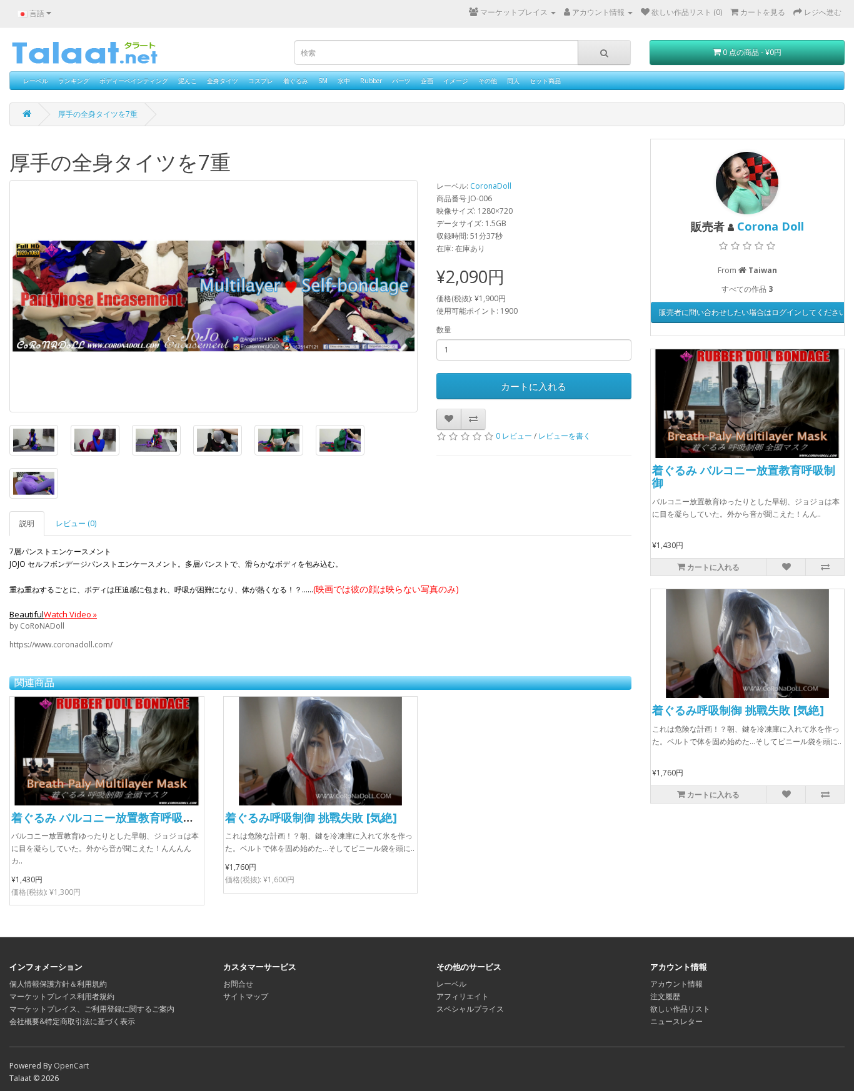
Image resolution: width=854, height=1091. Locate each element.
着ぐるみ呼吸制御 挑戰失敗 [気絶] (311, 817)
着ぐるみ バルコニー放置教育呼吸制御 (108, 817)
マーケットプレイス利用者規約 (61, 996)
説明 (26, 523)
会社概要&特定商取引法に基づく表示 (72, 1021)
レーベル (35, 80)
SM (323, 80)
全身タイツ (222, 80)
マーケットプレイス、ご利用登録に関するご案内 (91, 1009)
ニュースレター (676, 1021)
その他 (487, 80)
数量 (443, 329)
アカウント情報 (676, 984)
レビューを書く (564, 436)
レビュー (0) (76, 523)
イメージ (455, 80)
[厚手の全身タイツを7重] (213, 296)
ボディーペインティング (133, 80)
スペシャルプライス (470, 1009)
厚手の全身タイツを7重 (98, 114)
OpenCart (71, 1065)
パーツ (401, 80)
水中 (344, 80)
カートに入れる (533, 386)
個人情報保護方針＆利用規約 (58, 984)
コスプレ (260, 80)
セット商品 (545, 80)
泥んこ (187, 80)
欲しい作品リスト (680, 1009)
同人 (513, 80)
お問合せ (238, 984)
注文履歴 (665, 996)
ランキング (73, 80)
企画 (427, 80)
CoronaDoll (490, 186)
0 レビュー (514, 436)
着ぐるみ (295, 80)
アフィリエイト (462, 996)
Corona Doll (770, 226)
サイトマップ (245, 996)
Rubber (371, 80)
